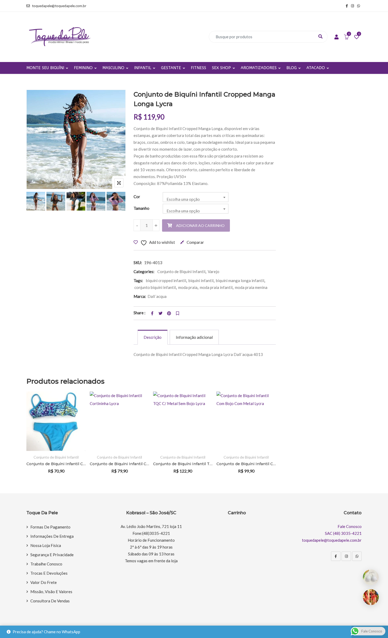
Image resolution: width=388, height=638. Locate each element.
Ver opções (74, 406)
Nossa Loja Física (45, 545)
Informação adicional (194, 337)
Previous (35, 202)
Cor (137, 196)
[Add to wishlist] (74, 421)
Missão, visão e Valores (51, 591)
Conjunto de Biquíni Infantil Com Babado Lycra (56, 463)
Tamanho (141, 208)
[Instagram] (346, 556)
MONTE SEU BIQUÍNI (45, 67)
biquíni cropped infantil (166, 280)
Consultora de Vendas (50, 600)
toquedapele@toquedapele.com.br (59, 6)
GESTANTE (171, 67)
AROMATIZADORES (259, 67)
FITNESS (198, 67)
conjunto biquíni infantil (155, 287)
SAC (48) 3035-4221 (343, 533)
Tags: (138, 280)
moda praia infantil (216, 287)
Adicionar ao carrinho (200, 225)
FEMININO (83, 67)
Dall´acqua (157, 296)
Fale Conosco (350, 526)
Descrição (153, 337)
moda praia (187, 287)
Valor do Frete (43, 582)
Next (117, 202)
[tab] (153, 337)
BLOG (291, 67)
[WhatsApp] (357, 556)
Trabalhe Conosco (46, 563)
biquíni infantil (201, 280)
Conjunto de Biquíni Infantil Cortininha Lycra (119, 463)
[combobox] (196, 197)
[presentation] (30, 440)
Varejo (213, 271)
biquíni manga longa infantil (240, 280)
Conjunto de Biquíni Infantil (181, 271)
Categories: (144, 271)
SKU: (138, 262)
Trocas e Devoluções (49, 573)
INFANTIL (142, 67)
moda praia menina (251, 287)
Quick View (74, 435)
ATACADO (315, 67)
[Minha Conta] (336, 37)
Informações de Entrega (52, 536)
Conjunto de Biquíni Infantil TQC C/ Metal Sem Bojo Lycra (182, 463)
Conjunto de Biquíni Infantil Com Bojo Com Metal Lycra (246, 463)
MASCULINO (113, 67)
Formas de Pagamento (50, 527)
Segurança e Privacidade (52, 554)
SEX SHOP (221, 67)
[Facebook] (335, 556)
